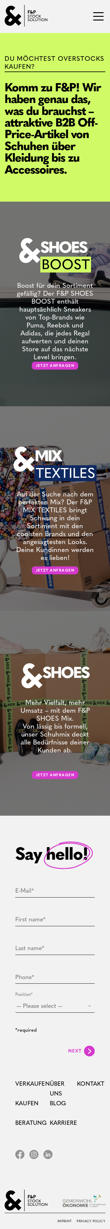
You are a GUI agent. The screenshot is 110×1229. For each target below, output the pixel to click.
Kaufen (26, 1103)
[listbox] (55, 1006)
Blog (58, 1103)
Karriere (63, 1122)
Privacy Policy (91, 1221)
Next (75, 1051)
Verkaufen (32, 1083)
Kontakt (90, 1083)
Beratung (31, 1122)
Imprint (64, 1221)
